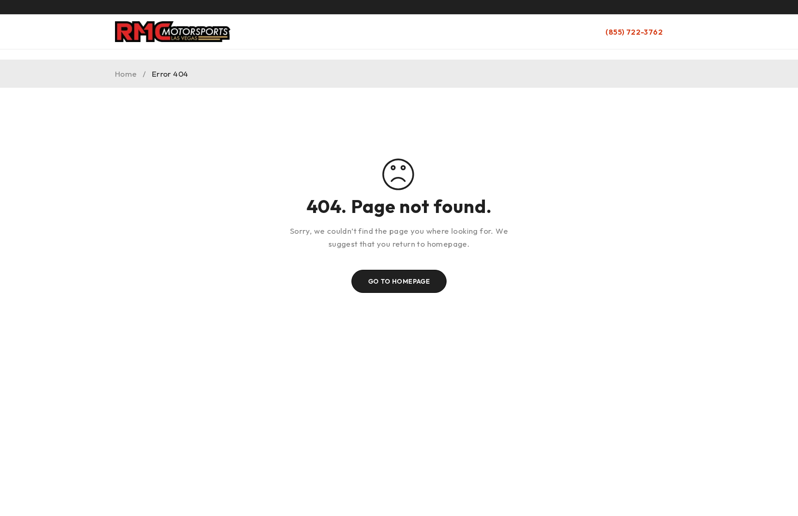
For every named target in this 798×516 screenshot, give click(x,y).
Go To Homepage (399, 281)
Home (126, 74)
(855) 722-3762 (634, 31)
